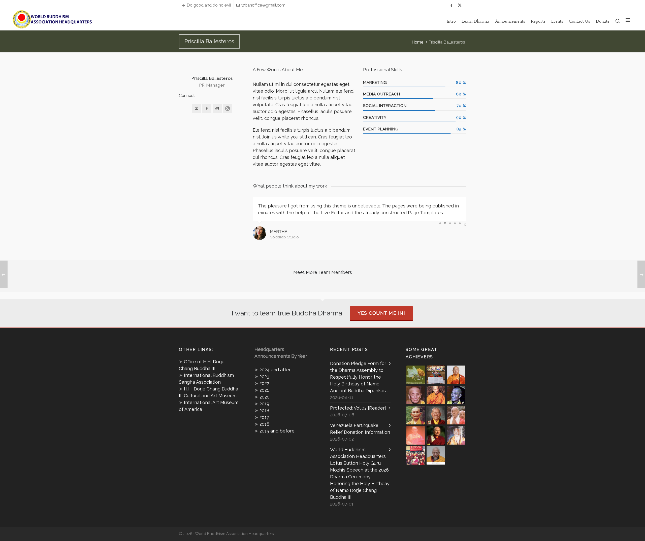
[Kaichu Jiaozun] (436, 435)
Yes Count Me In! (381, 313)
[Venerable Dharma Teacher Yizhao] (456, 415)
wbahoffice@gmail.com (263, 5)
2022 (264, 383)
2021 (264, 390)
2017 (264, 417)
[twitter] (460, 5)
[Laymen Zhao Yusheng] (436, 375)
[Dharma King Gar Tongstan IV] (436, 415)
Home (418, 42)
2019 (264, 403)
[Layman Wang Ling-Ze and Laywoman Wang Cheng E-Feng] (415, 375)
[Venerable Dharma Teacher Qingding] (436, 395)
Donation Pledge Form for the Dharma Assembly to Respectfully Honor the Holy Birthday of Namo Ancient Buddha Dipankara (359, 377)
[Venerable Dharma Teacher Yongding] (456, 395)
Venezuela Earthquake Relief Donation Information (360, 429)
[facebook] (452, 5)
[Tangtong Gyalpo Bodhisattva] (415, 455)
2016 (264, 424)
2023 (264, 376)
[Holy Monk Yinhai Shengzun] (436, 455)
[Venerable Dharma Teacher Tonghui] (415, 395)
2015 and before (277, 431)
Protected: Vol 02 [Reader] (358, 408)
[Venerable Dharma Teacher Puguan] (415, 415)
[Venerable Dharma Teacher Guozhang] (415, 435)
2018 (264, 410)
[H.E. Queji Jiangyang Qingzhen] (456, 435)
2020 (265, 397)
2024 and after (275, 369)
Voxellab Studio (284, 237)
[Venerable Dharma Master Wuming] (456, 375)
